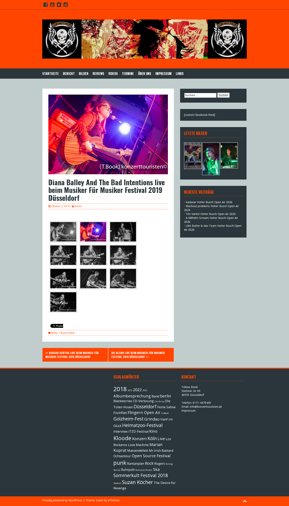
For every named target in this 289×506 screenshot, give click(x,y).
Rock (149, 463)
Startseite (50, 73)
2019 (130, 390)
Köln (152, 438)
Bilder (83, 73)
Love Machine (138, 445)
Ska (156, 469)
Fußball (165, 413)
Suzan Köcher (137, 482)
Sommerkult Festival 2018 (140, 475)
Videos (113, 73)
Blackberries (122, 401)
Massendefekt (137, 450)
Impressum (163, 73)
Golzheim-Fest (128, 419)
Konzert (139, 438)
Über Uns (144, 73)
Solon (99, 500)
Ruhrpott (128, 469)
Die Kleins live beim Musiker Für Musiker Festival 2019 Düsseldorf (138, 355)
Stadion (117, 483)
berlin (165, 396)
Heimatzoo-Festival (142, 425)
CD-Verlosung (143, 401)
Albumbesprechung (132, 396)
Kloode (122, 438)
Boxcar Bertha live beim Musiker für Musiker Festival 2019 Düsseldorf (72, 355)
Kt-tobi (78, 206)
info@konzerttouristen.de (206, 406)
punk (119, 462)
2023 (145, 390)
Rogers (159, 463)
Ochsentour (122, 456)
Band (155, 396)
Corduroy (159, 401)
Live (161, 438)
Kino (153, 431)
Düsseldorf (145, 406)
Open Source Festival (151, 455)
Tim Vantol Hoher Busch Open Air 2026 (211, 214)
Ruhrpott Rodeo (143, 470)
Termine (128, 73)
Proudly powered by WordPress (62, 500)
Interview (120, 431)
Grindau (152, 419)
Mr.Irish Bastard (161, 450)
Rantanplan (135, 463)
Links (180, 73)
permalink (69, 333)
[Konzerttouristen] (144, 39)
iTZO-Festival (138, 431)
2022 (137, 389)
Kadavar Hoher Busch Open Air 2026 (209, 202)
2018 (120, 389)
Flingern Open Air (144, 412)
